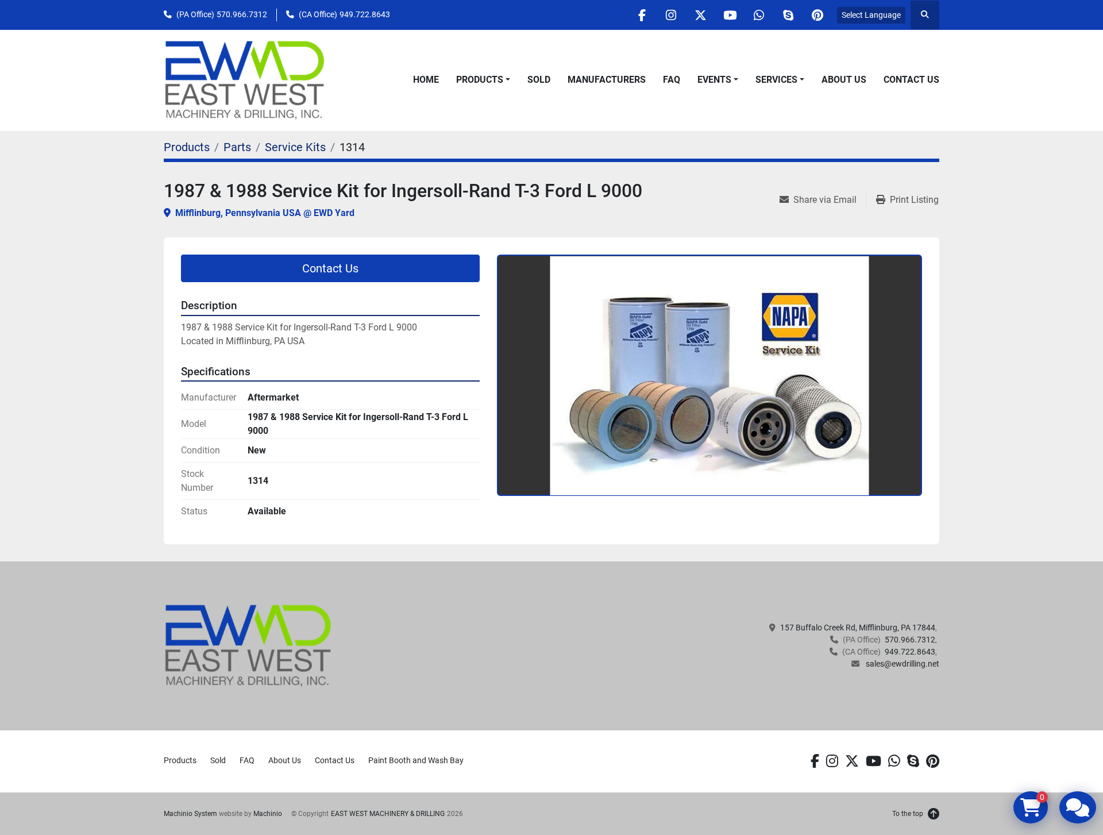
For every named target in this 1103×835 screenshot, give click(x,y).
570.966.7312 (242, 14)
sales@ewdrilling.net (901, 663)
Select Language (871, 15)
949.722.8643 (365, 14)
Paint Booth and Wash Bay (416, 760)
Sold (538, 79)
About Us (844, 79)
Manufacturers (607, 79)
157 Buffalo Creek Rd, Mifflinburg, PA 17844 (857, 627)
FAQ (671, 79)
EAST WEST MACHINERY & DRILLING (388, 814)
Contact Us (911, 79)
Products (479, 79)
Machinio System (190, 814)
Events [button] (714, 79)
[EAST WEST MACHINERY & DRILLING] (248, 645)
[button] (483, 80)
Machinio (267, 814)
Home (426, 79)
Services (776, 79)
